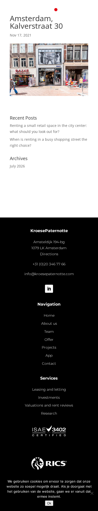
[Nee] (91, 493)
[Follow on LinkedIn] (49, 289)
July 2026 (17, 166)
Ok (49, 503)
